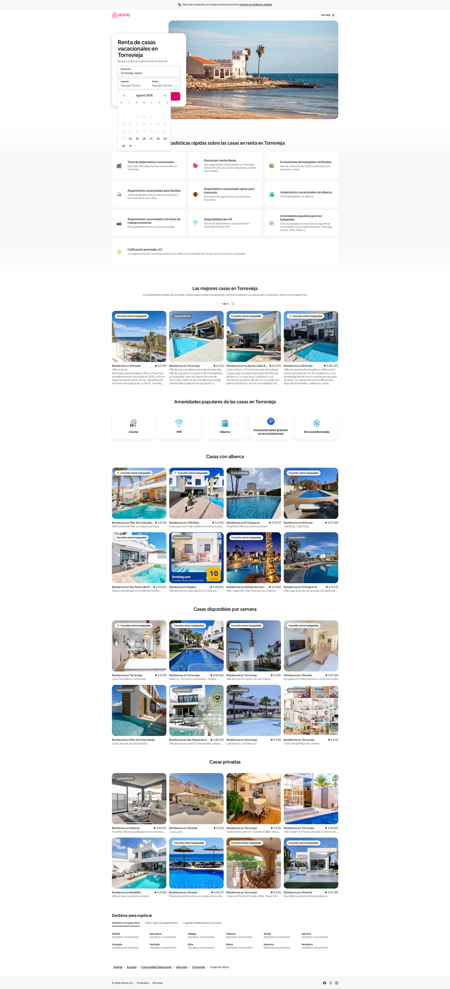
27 (151, 138)
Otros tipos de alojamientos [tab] (161, 922)
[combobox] (149, 73)
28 (158, 138)
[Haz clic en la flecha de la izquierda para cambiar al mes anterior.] (124, 95)
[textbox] (133, 85)
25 (137, 138)
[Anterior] (217, 304)
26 (144, 138)
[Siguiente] (232, 304)
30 (123, 145)
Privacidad (143, 983)
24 (130, 138)
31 (130, 145)
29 (165, 138)
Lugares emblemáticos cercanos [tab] (202, 922)
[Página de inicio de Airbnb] (121, 14)
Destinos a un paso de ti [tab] (126, 922)
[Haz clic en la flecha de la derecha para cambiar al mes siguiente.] (165, 95)
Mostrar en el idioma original (255, 4)
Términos (157, 983)
